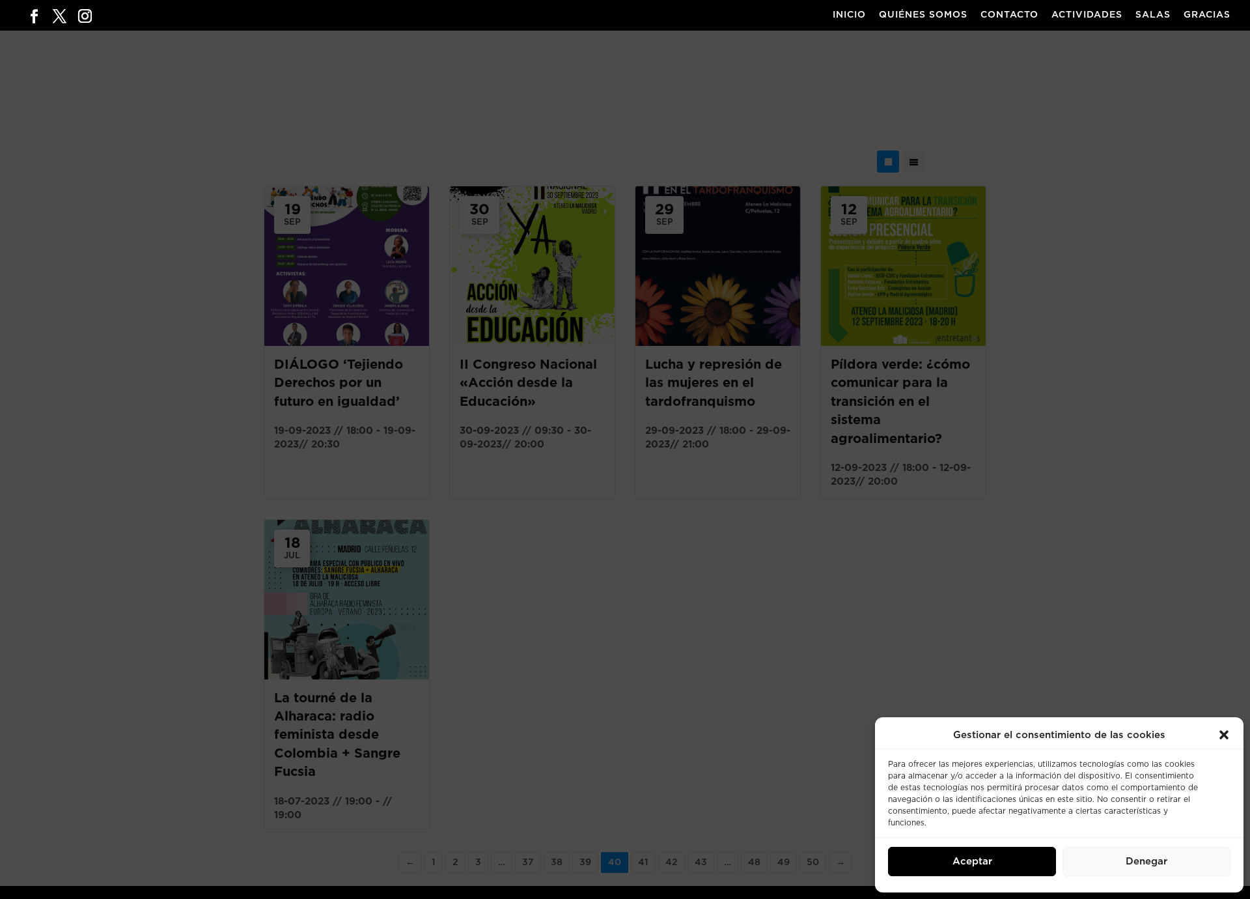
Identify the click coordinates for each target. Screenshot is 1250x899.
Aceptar (972, 861)
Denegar (1146, 861)
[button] (1223, 734)
